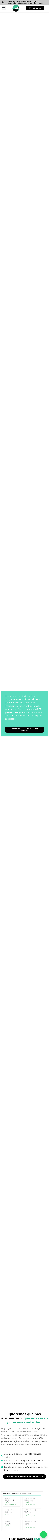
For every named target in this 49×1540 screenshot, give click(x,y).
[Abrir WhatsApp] (43, 1534)
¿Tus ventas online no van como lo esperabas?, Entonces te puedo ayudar (25, 2)
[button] (4, 8)
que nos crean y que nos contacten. (24, 1418)
